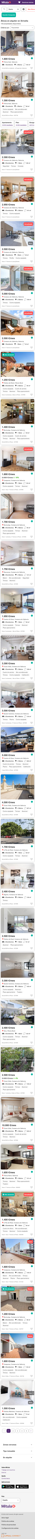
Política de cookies (8, 1521)
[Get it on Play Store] (8, 1487)
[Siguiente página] (31, 1431)
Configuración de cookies (10, 1528)
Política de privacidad (9, 1525)
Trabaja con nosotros (8, 1470)
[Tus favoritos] (19, 2)
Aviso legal (5, 1518)
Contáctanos (6, 1478)
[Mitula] (6, 2)
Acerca (4, 1472)
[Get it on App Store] (22, 1487)
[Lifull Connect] (11, 1536)
